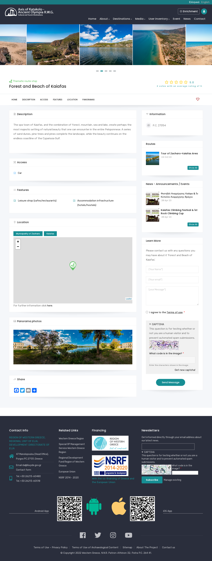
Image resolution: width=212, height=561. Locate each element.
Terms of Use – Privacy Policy (50, 547)
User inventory (158, 19)
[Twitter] (98, 535)
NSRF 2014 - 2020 (69, 477)
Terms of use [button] (175, 312)
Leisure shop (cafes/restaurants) (37, 200)
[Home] (29, 11)
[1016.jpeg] (159, 45)
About (104, 19)
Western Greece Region (71, 438)
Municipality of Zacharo (28, 233)
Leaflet (129, 298)
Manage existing (172, 480)
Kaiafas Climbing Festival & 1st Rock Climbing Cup (179, 211)
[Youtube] (128, 535)
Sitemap (127, 547)
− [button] (18, 246)
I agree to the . (166, 312)
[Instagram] (113, 535)
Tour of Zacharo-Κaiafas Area (179, 153)
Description (28, 99)
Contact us (168, 547)
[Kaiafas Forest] (53, 45)
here (49, 305)
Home (92, 19)
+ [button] (18, 242)
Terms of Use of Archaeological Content (95, 547)
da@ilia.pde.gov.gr (31, 465)
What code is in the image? (165, 353)
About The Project (147, 547)
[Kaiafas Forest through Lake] (106, 45)
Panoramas (88, 99)
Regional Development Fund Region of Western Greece (71, 461)
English (205, 2)
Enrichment (190, 11)
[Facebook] (83, 535)
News (187, 19)
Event (176, 19)
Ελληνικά (194, 2)
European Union (67, 471)
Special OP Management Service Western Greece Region (72, 448)
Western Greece (91, 552)
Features (57, 99)
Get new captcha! (185, 369)
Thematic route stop (25, 81)
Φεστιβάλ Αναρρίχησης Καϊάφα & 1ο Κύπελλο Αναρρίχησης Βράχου (179, 195)
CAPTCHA (158, 324)
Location (72, 99)
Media (139, 19)
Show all (193, 167)
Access (44, 99)
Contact (199, 19)
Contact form (23, 469)
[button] (97, 71)
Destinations (121, 19)
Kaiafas (50, 233)
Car (20, 172)
